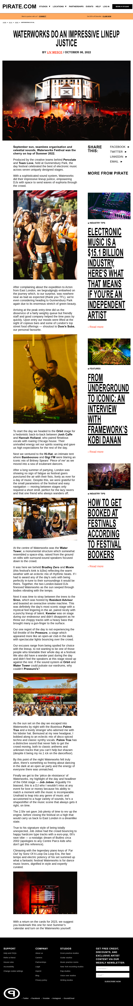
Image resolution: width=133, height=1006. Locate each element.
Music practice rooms (69, 962)
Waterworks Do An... (28, 22)
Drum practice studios (69, 953)
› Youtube (46, 998)
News (16, 22)
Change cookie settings (13, 971)
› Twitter (25, 998)
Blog (10, 22)
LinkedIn (119, 156)
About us (39, 953)
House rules (9, 962)
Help (98, 6)
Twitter (118, 151)
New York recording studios (71, 967)
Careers (38, 958)
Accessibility (9, 967)
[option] (33, 16)
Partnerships (40, 962)
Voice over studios (68, 976)
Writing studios (66, 980)
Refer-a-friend (9, 958)
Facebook (120, 146)
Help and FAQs (10, 953)
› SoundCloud (68, 998)
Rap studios (65, 971)
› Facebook (35, 998)
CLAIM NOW (107, 16)
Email (116, 161)
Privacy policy (41, 980)
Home (4, 22)
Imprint (38, 971)
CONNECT (42, 16)
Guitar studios (66, 958)
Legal (37, 967)
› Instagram (56, 998)
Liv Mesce (54, 52)
